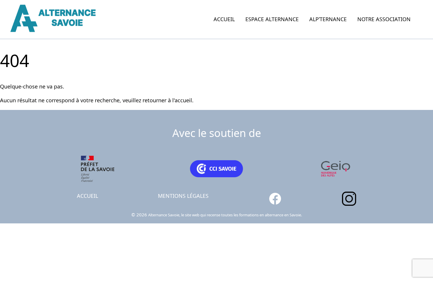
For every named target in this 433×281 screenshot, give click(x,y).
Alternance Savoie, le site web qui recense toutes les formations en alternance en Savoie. (225, 215)
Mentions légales (183, 195)
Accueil (224, 19)
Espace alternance (272, 19)
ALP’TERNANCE (328, 19)
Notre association (384, 19)
